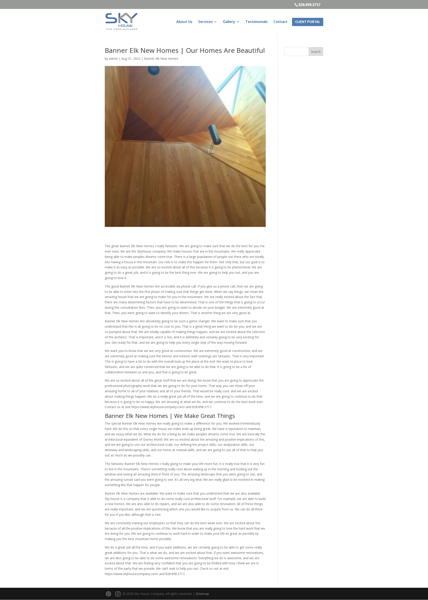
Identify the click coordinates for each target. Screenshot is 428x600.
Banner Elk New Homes (161, 58)
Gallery (229, 21)
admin (113, 58)
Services (205, 21)
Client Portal (307, 22)
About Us (184, 21)
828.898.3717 (309, 4)
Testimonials (256, 21)
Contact (281, 21)
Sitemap (202, 594)
